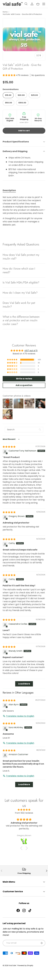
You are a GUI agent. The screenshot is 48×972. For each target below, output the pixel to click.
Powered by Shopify (25, 965)
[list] (24, 39)
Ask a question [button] (24, 385)
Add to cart (24, 130)
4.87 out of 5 (30, 350)
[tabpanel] (24, 211)
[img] (9, 446)
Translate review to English (20, 716)
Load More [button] (24, 683)
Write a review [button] (24, 378)
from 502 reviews (24, 812)
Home (5, 12)
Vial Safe (13, 965)
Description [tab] (9, 190)
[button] (38, 4)
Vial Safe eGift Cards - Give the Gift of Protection (22, 14)
